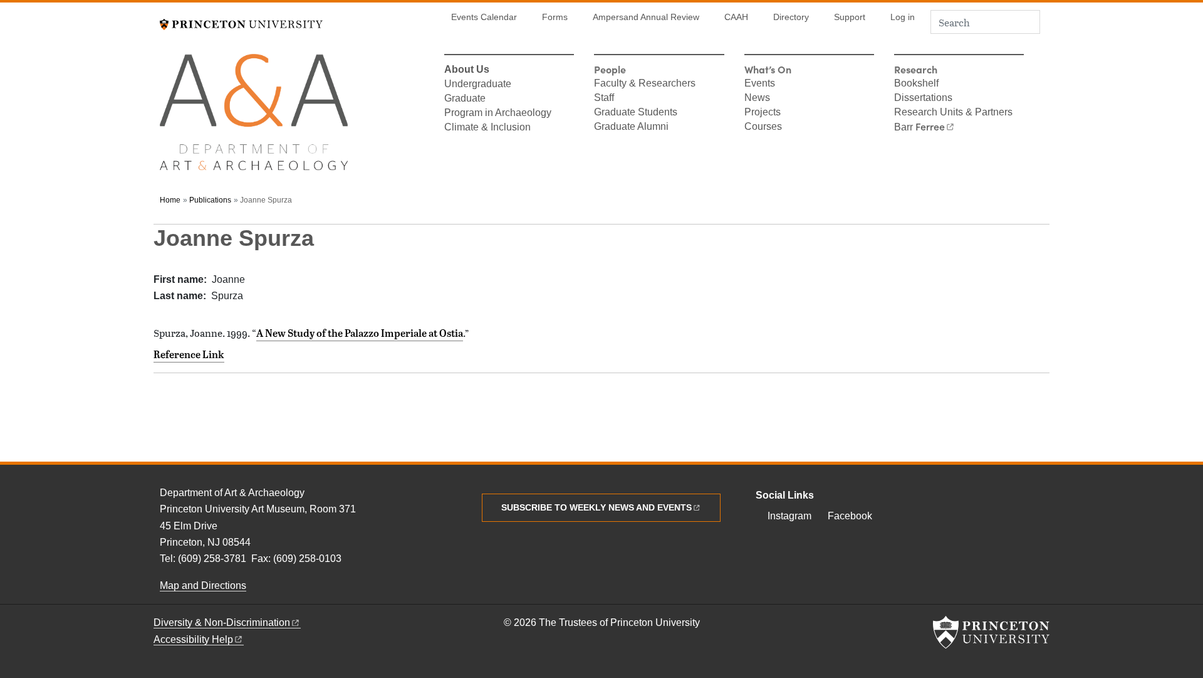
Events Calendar (484, 17)
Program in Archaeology (497, 113)
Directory (791, 17)
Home (170, 200)
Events (759, 84)
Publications (210, 200)
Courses (763, 127)
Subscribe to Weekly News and (596, 507)
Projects (762, 113)
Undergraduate (477, 84)
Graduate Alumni (631, 127)
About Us (466, 70)
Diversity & (222, 622)
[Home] (254, 117)
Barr (919, 127)
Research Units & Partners (953, 113)
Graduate (465, 99)
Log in (902, 17)
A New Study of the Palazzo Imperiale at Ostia (359, 333)
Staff (604, 98)
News (757, 98)
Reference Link (189, 354)
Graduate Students (635, 113)
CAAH (736, 17)
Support (849, 17)
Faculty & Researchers (644, 84)
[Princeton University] (241, 23)
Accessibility (193, 639)
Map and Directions (203, 585)
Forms (555, 17)
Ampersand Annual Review (646, 17)
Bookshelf (916, 84)
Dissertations (923, 98)
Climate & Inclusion (487, 128)
